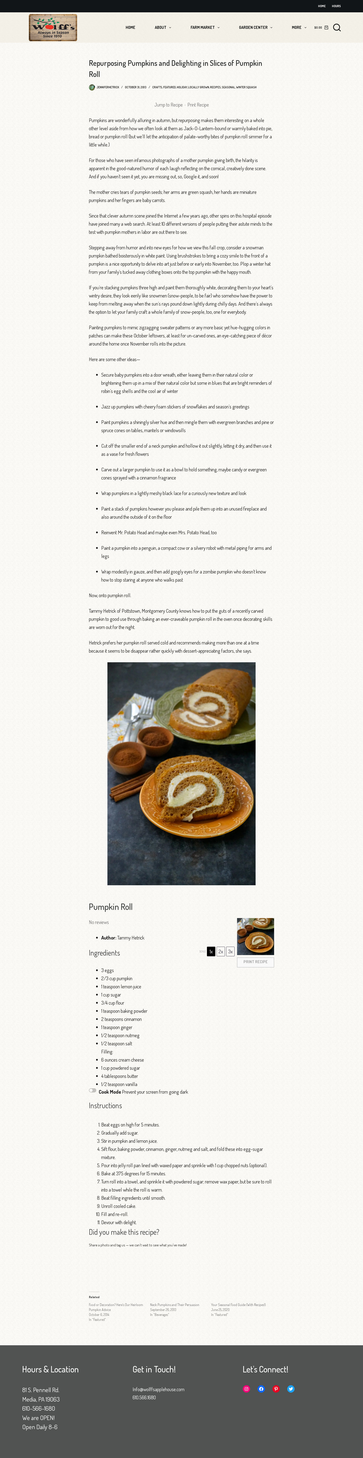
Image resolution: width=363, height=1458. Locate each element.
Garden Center (253, 27)
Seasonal (228, 87)
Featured (169, 87)
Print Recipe (198, 104)
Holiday (182, 87)
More (297, 27)
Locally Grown (198, 87)
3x (230, 951)
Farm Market (203, 27)
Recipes (215, 87)
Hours (336, 6)
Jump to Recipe (168, 104)
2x (221, 951)
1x (211, 951)
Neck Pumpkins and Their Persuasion (174, 1305)
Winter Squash (246, 87)
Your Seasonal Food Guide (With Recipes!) (238, 1305)
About (160, 27)
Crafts (157, 87)
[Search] (337, 27)
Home (322, 6)
